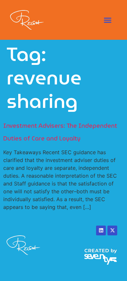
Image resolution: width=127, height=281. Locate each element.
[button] (107, 20)
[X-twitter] (112, 230)
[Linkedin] (101, 230)
